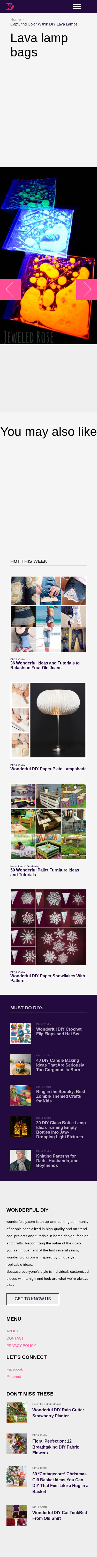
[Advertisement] (48, 113)
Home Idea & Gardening (25, 866)
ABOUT (12, 1331)
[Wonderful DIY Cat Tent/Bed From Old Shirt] (16, 1515)
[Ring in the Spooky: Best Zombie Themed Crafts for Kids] (20, 1095)
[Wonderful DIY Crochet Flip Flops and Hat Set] (20, 1033)
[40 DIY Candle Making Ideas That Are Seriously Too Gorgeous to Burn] (20, 1064)
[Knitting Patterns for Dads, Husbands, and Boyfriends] (20, 1160)
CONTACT (15, 1338)
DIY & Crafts (17, 659)
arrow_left (13, 289)
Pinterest (13, 1376)
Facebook (14, 1369)
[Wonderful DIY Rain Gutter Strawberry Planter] (16, 1412)
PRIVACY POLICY (21, 1345)
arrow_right (84, 289)
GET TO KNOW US (33, 1299)
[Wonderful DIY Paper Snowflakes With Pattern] (48, 927)
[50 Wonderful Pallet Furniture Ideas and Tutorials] (48, 821)
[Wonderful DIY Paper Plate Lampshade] (48, 720)
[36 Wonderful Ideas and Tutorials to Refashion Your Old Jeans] (48, 614)
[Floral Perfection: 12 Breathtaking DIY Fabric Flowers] (16, 1443)
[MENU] (77, 6)
